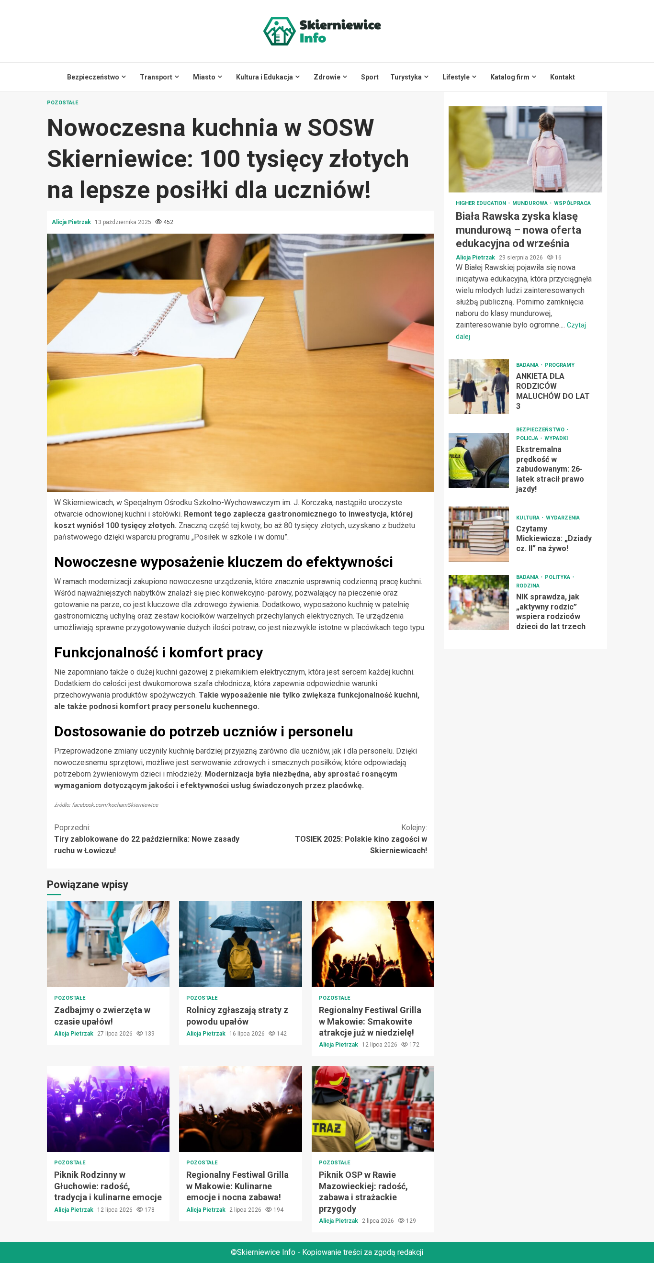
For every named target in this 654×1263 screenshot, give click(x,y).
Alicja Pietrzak (72, 222)
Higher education (481, 203)
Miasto (204, 77)
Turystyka (406, 77)
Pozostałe (62, 102)
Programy (560, 365)
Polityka (558, 577)
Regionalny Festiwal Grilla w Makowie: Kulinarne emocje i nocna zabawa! (240, 1109)
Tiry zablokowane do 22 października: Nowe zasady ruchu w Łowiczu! (146, 839)
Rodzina (528, 585)
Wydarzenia (563, 517)
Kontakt (562, 77)
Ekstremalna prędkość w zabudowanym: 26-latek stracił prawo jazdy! (479, 460)
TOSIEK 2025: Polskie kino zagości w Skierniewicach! (361, 839)
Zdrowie (327, 77)
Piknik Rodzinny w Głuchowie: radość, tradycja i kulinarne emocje (108, 1109)
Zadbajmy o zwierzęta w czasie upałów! (108, 944)
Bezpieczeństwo (93, 77)
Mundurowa (530, 203)
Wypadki (556, 438)
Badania (528, 365)
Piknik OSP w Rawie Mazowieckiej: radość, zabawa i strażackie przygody (373, 1109)
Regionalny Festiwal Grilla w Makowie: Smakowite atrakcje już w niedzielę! (373, 944)
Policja (528, 438)
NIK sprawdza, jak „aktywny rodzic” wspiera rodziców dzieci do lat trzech (479, 602)
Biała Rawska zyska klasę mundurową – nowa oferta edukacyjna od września (525, 149)
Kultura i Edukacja (264, 77)
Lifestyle (456, 77)
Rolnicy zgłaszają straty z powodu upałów (240, 944)
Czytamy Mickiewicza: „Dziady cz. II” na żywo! (479, 534)
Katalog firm (510, 77)
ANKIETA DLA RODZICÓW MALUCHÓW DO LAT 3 (479, 386)
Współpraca (572, 203)
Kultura (528, 517)
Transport (156, 77)
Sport (370, 77)
